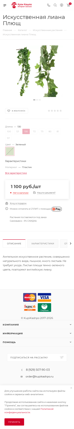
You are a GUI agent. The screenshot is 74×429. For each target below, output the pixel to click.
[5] (60, 111)
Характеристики (42, 243)
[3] (54, 111)
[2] (51, 111)
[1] (48, 111)
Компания (11, 324)
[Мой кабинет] (61, 5)
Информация (13, 333)
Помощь (9, 342)
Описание (14, 243)
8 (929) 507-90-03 (38, 369)
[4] (57, 111)
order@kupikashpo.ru (40, 376)
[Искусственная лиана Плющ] (37, 71)
